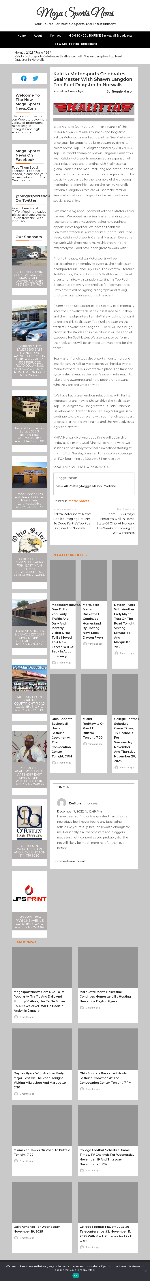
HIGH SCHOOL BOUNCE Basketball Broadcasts (100, 35)
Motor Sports (79, 501)
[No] (145, 1271)
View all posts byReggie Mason (79, 486)
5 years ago (75, 91)
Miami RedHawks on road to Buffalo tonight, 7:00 (93, 728)
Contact (55, 35)
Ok (76, 1275)
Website (110, 486)
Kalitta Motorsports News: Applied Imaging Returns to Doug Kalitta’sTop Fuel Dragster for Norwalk (72, 519)
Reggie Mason (123, 91)
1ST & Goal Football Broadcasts (75, 44)
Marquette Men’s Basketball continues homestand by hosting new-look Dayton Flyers (105, 996)
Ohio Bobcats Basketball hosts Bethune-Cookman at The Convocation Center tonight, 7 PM (62, 737)
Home (22, 35)
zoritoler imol (80, 803)
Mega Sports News (75, 13)
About (38, 35)
